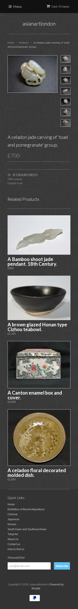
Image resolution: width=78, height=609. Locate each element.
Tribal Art (13, 534)
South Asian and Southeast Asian (27, 529)
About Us (13, 539)
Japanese (13, 519)
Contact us (14, 544)
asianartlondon (39, 23)
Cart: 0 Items (60, 6)
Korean (12, 524)
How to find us (16, 549)
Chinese (13, 514)
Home (11, 504)
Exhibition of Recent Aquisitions (26, 509)
